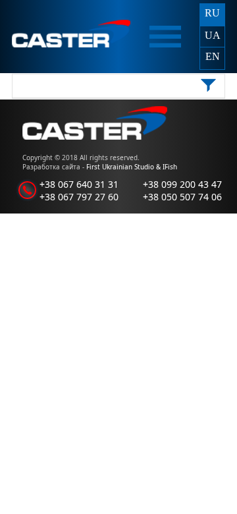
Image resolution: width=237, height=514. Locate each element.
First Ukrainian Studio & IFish (131, 166)
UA (213, 35)
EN (212, 56)
